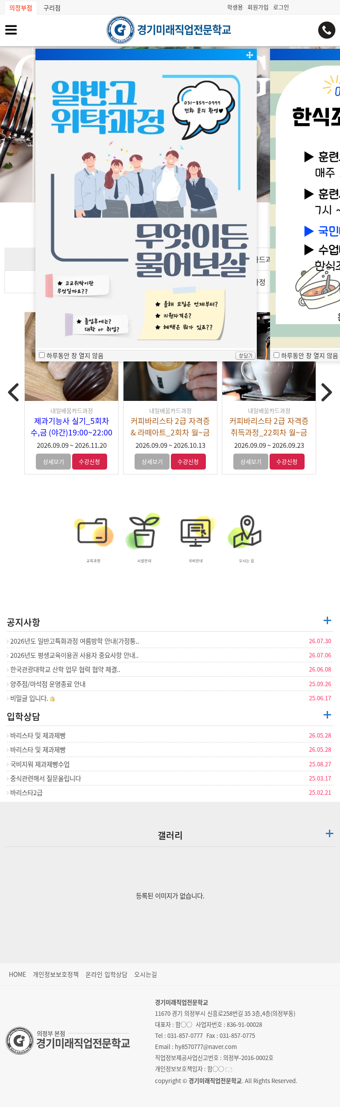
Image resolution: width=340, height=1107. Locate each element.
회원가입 (258, 7)
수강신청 (89, 461)
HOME (17, 974)
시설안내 (144, 560)
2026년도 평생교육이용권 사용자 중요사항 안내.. (74, 655)
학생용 (235, 7)
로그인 (281, 7)
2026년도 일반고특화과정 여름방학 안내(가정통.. (74, 641)
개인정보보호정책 (56, 974)
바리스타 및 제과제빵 (37, 735)
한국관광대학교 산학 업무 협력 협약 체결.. (64, 669)
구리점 (52, 7)
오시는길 (145, 974)
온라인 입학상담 (106, 974)
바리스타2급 (25, 792)
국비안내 (196, 560)
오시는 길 (246, 560)
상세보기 (53, 461)
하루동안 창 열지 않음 (309, 355)
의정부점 (20, 7)
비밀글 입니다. (29, 698)
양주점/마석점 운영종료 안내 (47, 684)
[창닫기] (245, 356)
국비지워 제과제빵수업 (39, 764)
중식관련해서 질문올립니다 (45, 778)
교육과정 (93, 560)
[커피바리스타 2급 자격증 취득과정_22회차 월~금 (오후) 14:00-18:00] (269, 356)
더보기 (327, 620)
